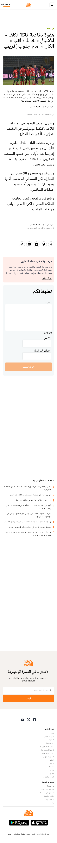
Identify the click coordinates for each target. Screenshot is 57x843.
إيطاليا (51, 767)
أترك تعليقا (28, 366)
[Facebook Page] (34, 719)
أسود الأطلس (49, 736)
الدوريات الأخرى (48, 777)
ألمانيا (52, 773)
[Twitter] (28, 719)
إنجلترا (52, 760)
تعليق (47, 302)
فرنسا (52, 770)
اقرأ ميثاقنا (47, 278)
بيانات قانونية (49, 796)
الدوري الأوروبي (48, 757)
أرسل (28, 698)
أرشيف (51, 803)
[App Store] (39, 822)
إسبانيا (51, 763)
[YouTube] (22, 719)
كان (52, 733)
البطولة (51, 740)
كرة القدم (50, 29)
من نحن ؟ (50, 786)
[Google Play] (19, 822)
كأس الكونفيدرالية (47, 750)
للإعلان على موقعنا (47, 793)
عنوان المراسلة (42, 350)
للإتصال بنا (50, 799)
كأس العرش (49, 743)
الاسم (47, 338)
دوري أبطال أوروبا (47, 753)
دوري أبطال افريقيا (47, 747)
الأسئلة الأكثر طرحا (47, 789)
